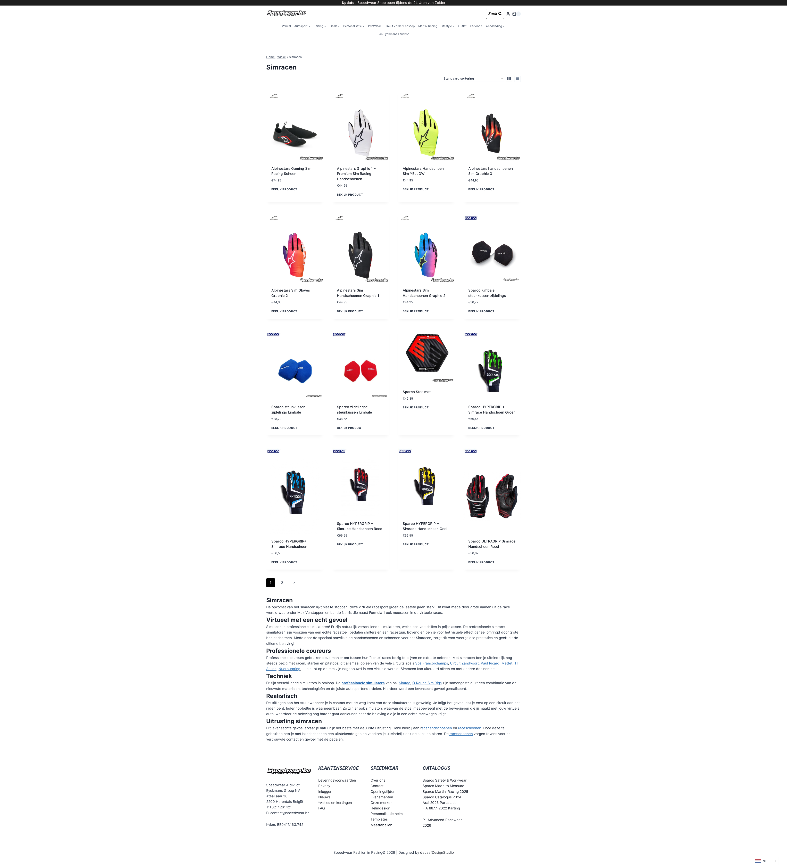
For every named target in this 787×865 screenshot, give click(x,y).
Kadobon (476, 26)
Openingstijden (383, 792)
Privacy (324, 786)
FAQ (321, 808)
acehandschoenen (437, 728)
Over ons (378, 780)
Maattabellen (381, 825)
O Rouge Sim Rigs (427, 683)
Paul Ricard (490, 663)
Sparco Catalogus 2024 (442, 797)
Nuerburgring (289, 669)
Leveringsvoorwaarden (337, 780)
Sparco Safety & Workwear (444, 780)
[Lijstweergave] (517, 79)
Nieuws (324, 797)
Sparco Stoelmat (417, 392)
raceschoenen (469, 728)
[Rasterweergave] (509, 79)
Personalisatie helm (387, 814)
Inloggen (325, 792)
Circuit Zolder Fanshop (399, 26)
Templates (379, 819)
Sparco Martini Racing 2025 (445, 792)
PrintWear (374, 26)
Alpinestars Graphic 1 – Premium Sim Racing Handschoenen (356, 173)
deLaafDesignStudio (437, 852)
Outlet (462, 26)
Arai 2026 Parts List (439, 803)
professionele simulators (363, 683)
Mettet (507, 663)
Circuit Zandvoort (464, 663)
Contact (377, 786)
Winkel (286, 26)
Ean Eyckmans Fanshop (393, 34)
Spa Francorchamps (431, 663)
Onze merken (381, 803)
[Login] (508, 14)
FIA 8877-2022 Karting (441, 808)
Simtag (404, 683)
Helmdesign (380, 808)
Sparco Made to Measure (443, 786)
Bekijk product (284, 189)
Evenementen (382, 797)
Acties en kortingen (336, 803)
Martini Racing (427, 26)
